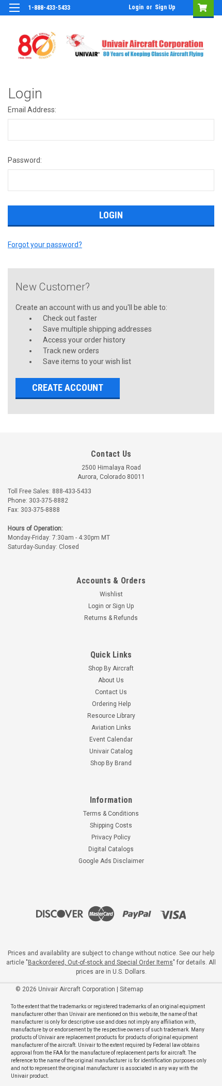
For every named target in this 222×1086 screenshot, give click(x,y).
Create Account (67, 387)
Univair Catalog (111, 751)
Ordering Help (111, 704)
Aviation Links (111, 727)
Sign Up (165, 7)
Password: (25, 160)
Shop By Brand (111, 763)
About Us (111, 680)
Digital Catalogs (111, 849)
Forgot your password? (45, 244)
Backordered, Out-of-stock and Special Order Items (100, 962)
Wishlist (111, 594)
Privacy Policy (111, 837)
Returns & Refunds (111, 618)
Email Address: (32, 110)
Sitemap (131, 989)
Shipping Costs (111, 825)
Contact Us (111, 692)
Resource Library (111, 715)
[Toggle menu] (14, 14)
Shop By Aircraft (111, 668)
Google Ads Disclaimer (111, 861)
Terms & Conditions (111, 813)
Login (136, 7)
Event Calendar (111, 739)
